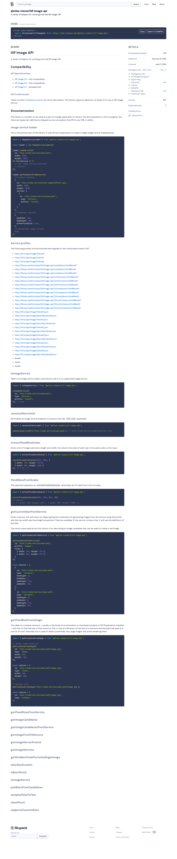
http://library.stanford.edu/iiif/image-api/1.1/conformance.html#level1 (47, 304)
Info (164, 82)
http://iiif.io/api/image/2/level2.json (31, 350)
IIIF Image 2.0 (21, 83)
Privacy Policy (147, 827)
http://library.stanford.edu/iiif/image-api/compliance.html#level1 (45, 269)
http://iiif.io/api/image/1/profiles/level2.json (35, 331)
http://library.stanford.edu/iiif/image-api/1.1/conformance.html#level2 (48, 308)
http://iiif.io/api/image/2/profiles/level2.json (35, 354)
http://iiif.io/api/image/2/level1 (29, 257)
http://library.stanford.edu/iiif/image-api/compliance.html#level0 (46, 265)
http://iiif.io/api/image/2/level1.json (31, 342)
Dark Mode (146, 832)
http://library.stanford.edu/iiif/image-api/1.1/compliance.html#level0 (47, 288)
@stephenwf (137, 115)
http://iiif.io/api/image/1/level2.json (31, 327)
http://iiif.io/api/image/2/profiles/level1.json (35, 346)
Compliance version (33, 100)
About (161, 4)
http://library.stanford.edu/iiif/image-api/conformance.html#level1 (46, 280)
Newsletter (15, 833)
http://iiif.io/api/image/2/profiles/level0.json (36, 339)
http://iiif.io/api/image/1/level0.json (31, 311)
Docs (147, 4)
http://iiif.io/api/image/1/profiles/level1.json (35, 323)
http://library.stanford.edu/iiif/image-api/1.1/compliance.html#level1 (47, 292)
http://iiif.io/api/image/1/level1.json (31, 319)
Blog (154, 4)
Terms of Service (122, 837)
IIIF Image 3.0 (21, 79)
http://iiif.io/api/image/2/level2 (29, 261)
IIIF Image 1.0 (21, 87)
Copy (142, 31)
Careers (119, 832)
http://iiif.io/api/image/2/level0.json (32, 335)
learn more (147, 70)
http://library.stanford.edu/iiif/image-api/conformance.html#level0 (46, 277)
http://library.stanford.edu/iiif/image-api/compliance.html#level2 (45, 273)
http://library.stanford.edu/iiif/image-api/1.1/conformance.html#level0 (48, 300)
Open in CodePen (155, 31)
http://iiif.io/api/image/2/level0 (29, 253)
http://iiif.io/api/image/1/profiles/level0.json (35, 315)
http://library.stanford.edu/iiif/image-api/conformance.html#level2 (46, 284)
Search (136, 4)
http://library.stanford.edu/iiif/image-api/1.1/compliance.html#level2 (47, 296)
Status (92, 832)
